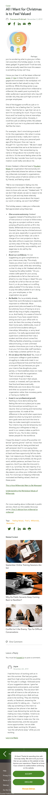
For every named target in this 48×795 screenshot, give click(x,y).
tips (14, 78)
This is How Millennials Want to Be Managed (24, 485)
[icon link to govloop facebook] (14, 23)
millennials (35, 521)
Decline (28, 782)
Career (8, 6)
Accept (28, 774)
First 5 (27, 521)
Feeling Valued (17, 521)
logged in (20, 657)
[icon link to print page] (29, 23)
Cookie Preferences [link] (7, 794)
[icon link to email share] (24, 23)
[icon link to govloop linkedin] (19, 23)
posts (8, 78)
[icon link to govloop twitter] (9, 23)
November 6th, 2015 (20, 669)
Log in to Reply (12, 738)
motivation (10, 523)
